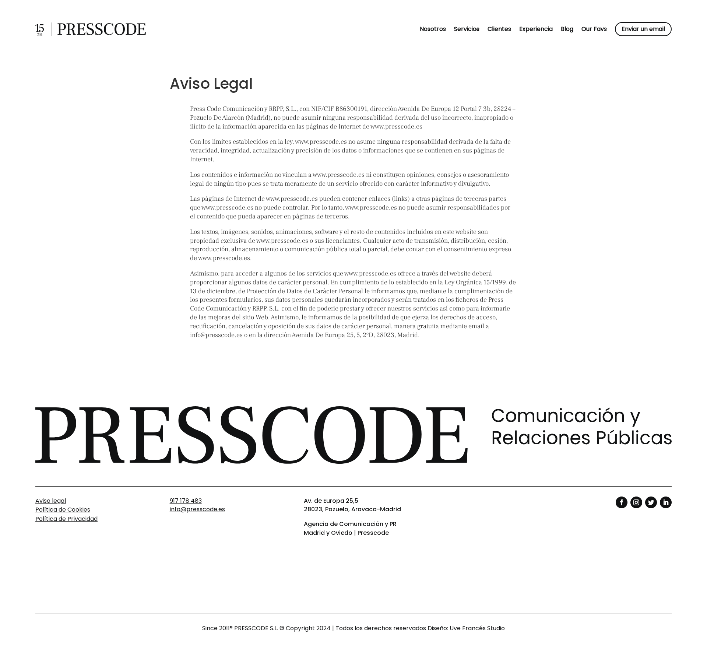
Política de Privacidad (66, 519)
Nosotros (433, 29)
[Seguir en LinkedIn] (666, 502)
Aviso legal (50, 501)
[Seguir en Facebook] (621, 502)
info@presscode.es (197, 509)
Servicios (466, 29)
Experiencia (536, 29)
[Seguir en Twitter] (651, 502)
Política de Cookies (62, 509)
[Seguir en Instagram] (636, 502)
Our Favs (594, 29)
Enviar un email (643, 29)
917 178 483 (186, 501)
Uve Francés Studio (477, 628)
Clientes (499, 29)
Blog (567, 29)
